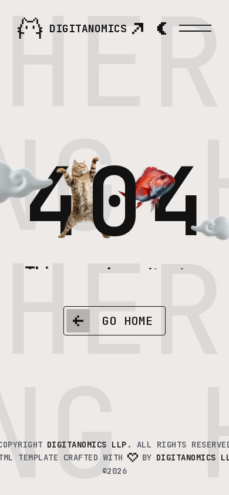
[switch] (161, 28)
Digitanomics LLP (87, 444)
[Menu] (195, 28)
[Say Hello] (137, 28)
